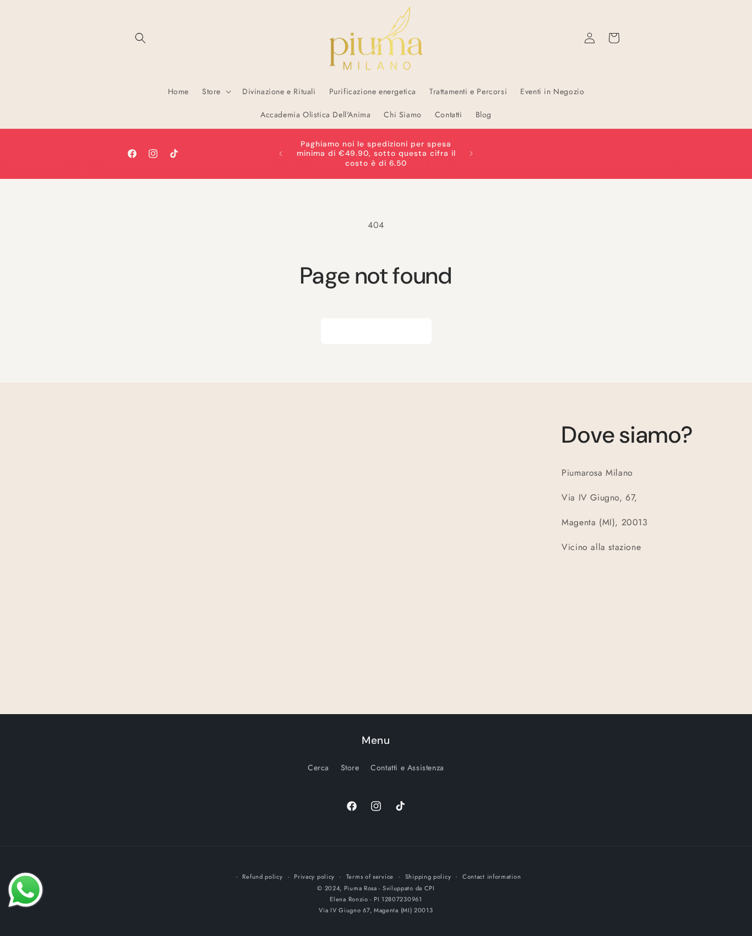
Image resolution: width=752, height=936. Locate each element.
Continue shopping (376, 331)
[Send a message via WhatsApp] (26, 890)
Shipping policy (428, 876)
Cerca (318, 767)
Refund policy (262, 876)
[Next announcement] (471, 153)
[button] (140, 38)
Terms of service (370, 876)
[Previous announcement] (281, 153)
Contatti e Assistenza (407, 767)
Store (350, 767)
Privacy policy (314, 876)
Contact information (491, 876)
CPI (429, 888)
